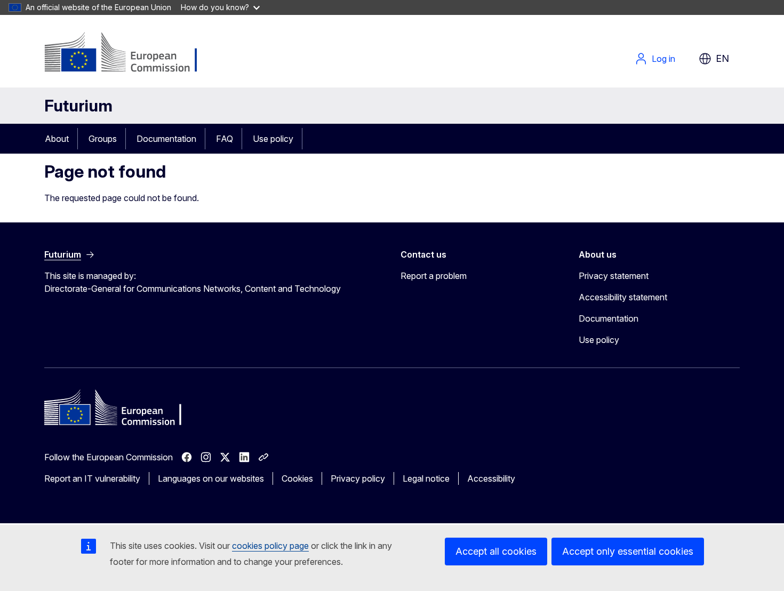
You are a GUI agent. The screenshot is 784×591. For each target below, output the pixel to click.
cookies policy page (270, 545)
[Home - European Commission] (130, 53)
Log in (663, 58)
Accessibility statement (623, 297)
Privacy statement (614, 275)
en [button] (722, 58)
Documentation (166, 138)
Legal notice (426, 478)
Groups (103, 138)
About (57, 138)
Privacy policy (358, 478)
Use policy (273, 138)
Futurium (78, 105)
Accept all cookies (496, 551)
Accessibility (491, 478)
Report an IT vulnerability (92, 478)
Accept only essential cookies (627, 551)
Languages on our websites (211, 478)
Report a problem (434, 275)
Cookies (297, 478)
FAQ (224, 138)
